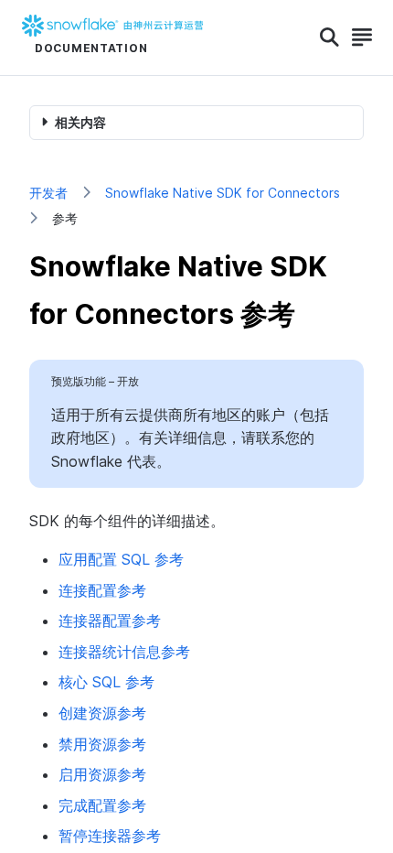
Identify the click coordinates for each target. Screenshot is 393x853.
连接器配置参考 (109, 620)
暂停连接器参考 (109, 835)
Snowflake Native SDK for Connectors (222, 192)
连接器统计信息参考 (124, 651)
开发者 (48, 192)
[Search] (329, 37)
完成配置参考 (102, 805)
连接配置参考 (102, 590)
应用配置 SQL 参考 (121, 559)
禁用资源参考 (102, 744)
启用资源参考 (102, 774)
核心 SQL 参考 (106, 682)
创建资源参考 (102, 713)
